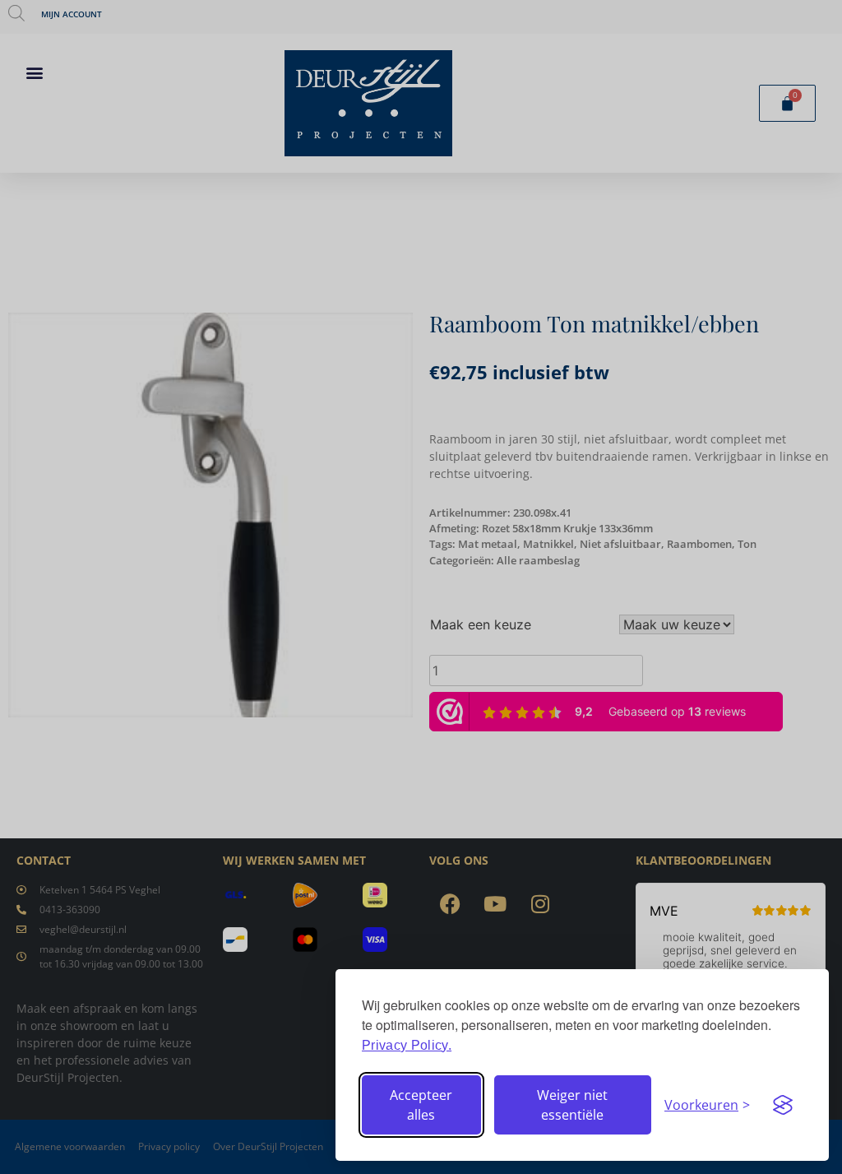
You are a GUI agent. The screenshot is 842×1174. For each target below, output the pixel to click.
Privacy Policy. (406, 1045)
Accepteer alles (421, 1105)
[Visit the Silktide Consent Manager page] (783, 1105)
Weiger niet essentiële (572, 1105)
